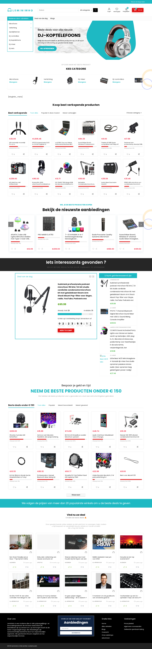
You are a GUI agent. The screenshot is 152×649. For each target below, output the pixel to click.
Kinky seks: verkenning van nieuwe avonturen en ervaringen (46, 559)
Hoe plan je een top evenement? (127, 558)
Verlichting (13, 28)
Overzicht (105, 632)
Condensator (114, 280)
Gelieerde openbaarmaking (134, 629)
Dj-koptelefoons (15, 40)
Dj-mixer (12, 44)
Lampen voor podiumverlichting (120, 327)
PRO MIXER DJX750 (18, 234)
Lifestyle (39, 562)
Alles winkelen (107, 626)
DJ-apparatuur (97, 562)
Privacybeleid (129, 623)
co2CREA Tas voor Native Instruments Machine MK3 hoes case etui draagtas (63, 144)
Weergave (13, 82)
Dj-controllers (14, 36)
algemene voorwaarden (132, 626)
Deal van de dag (41, 18)
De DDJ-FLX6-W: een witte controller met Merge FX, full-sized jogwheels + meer (20, 598)
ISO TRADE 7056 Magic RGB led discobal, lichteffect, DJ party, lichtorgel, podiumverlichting (64, 184)
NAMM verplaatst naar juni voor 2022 (102, 558)
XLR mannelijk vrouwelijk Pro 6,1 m (17, 143)
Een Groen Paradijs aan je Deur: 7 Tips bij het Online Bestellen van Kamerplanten (20, 559)
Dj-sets (11, 48)
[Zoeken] (95, 10)
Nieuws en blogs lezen (138, 2)
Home (104, 623)
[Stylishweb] (31, 552)
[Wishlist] (117, 9)
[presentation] (10, 224)
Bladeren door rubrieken (18, 18)
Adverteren (106, 638)
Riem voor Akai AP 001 (128, 475)
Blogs (52, 18)
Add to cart (66, 333)
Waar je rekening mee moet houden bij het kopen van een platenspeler (76, 559)
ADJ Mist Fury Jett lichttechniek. (14, 183)
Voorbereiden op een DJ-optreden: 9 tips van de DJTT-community (131, 598)
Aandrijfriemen (14, 32)
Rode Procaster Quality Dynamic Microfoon (75, 235)
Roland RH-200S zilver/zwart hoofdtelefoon (41, 183)
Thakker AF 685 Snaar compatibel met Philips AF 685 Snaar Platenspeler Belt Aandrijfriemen (110, 145)
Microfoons (13, 24)
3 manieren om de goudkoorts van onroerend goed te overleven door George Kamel (104, 598)
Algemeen (13, 562)
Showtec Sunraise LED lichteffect (17, 436)
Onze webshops (107, 635)
